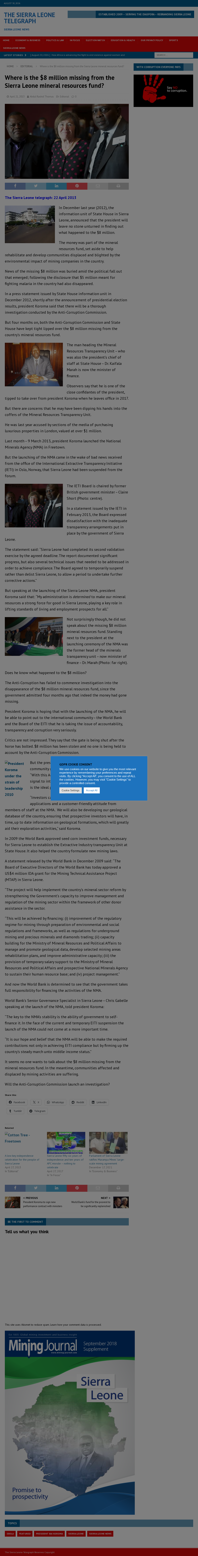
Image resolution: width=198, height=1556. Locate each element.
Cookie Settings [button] (70, 790)
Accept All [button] (91, 790)
